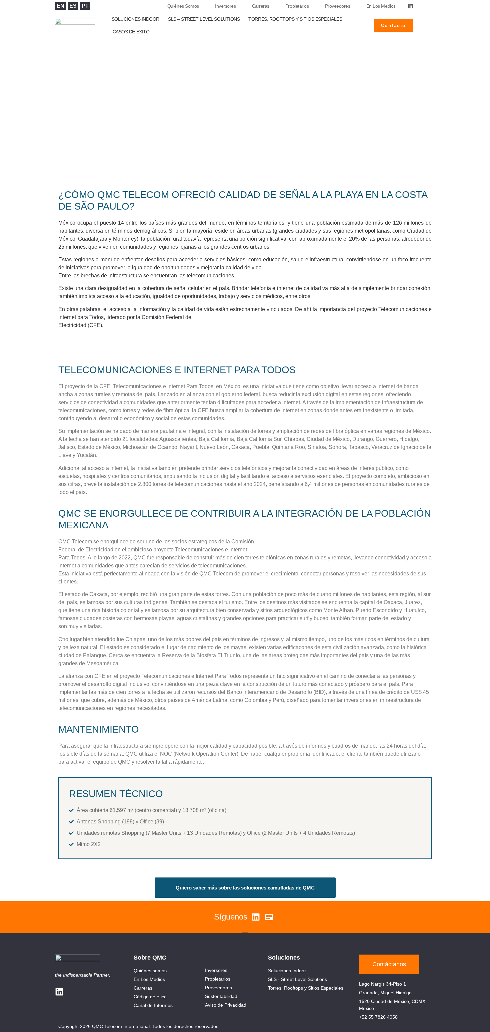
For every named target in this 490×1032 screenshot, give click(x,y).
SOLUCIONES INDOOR (135, 19)
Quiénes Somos (183, 6)
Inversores (225, 6)
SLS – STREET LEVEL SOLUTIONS (204, 19)
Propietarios (297, 6)
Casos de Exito (131, 31)
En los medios (381, 6)
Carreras (260, 6)
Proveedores (337, 6)
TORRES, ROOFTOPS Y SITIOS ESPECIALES (295, 19)
